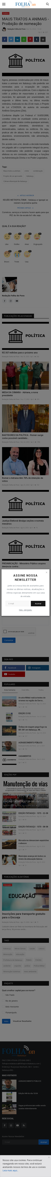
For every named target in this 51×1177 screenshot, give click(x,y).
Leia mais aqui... (10, 1170)
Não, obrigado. (25, 610)
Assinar (38, 603)
